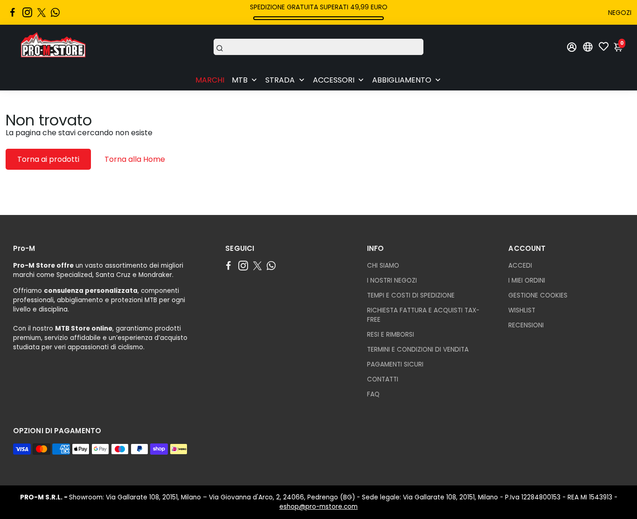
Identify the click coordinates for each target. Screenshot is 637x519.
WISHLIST (521, 310)
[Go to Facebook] (12, 12)
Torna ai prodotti (48, 159)
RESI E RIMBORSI (390, 334)
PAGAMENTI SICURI (395, 364)
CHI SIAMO (383, 265)
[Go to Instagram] (27, 12)
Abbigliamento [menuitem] (401, 80)
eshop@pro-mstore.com (318, 506)
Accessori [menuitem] (333, 80)
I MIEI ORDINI (526, 280)
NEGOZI (619, 12)
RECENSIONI (526, 325)
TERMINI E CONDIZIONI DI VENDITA (418, 349)
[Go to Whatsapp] (55, 12)
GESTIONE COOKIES (538, 295)
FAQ (373, 394)
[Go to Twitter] (41, 12)
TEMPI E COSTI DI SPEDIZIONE (411, 295)
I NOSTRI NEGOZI (392, 280)
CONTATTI (382, 379)
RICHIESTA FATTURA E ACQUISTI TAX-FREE (423, 315)
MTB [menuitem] (240, 80)
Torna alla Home (134, 159)
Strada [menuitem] (280, 80)
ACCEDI (520, 265)
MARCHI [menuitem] (209, 80)
